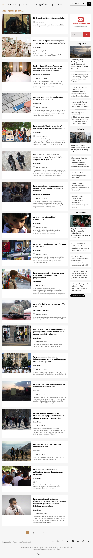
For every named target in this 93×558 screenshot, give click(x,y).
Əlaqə (15, 542)
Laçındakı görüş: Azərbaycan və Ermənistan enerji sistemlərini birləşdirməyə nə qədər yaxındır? (80, 64)
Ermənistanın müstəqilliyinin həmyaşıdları (45, 218)
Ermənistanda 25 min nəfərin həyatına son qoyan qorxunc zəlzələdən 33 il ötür (49, 42)
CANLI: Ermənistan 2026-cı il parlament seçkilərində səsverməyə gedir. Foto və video (80, 247)
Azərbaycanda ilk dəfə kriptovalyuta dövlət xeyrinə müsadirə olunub (80, 104)
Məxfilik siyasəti (25, 542)
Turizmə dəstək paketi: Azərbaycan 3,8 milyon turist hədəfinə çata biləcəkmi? (79, 78)
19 (40, 533)
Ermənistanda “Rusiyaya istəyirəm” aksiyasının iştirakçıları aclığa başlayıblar (49, 127)
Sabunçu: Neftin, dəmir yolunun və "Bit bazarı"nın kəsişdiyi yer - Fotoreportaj (80, 287)
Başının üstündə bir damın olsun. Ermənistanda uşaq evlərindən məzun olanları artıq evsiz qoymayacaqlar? (48, 415)
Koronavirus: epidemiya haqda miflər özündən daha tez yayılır (48, 98)
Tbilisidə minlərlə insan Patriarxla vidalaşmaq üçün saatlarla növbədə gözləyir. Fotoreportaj (79, 274)
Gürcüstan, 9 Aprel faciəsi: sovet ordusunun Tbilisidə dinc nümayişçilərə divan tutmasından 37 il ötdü (80, 260)
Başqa (61, 4)
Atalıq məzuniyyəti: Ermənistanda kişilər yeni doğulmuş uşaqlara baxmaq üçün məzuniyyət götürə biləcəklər (49, 331)
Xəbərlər (11, 4)
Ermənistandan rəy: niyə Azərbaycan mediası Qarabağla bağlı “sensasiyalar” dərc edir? (49, 188)
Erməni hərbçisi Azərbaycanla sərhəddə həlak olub (49, 305)
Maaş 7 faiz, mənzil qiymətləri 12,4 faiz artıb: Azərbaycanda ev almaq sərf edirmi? (80, 148)
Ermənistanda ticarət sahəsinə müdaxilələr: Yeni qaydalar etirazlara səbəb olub (48, 472)
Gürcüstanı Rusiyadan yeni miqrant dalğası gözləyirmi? (79, 175)
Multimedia (80, 213)
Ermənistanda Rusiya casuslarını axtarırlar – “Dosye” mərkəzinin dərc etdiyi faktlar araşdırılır (48, 157)
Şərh (25, 4)
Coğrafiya (41, 4)
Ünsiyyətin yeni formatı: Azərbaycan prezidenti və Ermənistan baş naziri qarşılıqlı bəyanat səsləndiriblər (47, 68)
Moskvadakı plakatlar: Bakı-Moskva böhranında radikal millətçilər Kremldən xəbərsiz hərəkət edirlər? (80, 91)
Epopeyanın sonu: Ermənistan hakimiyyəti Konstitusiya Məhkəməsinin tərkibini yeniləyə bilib (49, 359)
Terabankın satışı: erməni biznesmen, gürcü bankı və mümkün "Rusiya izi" (80, 186)
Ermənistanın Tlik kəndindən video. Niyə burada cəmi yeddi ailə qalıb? (49, 385)
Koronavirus (37, 103)
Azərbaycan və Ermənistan (41, 75)
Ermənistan (37, 47)
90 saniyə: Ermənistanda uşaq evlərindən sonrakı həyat (49, 245)
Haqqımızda (6, 542)
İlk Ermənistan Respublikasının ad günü (49, 18)
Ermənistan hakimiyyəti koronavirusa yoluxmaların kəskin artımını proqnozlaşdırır (48, 275)
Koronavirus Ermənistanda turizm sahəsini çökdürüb (47, 445)
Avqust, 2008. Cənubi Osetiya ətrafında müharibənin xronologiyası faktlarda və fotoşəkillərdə (80, 233)
